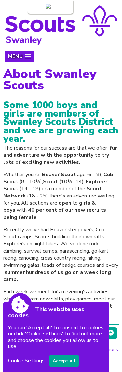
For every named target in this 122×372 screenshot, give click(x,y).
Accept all (64, 361)
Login (38, 7)
